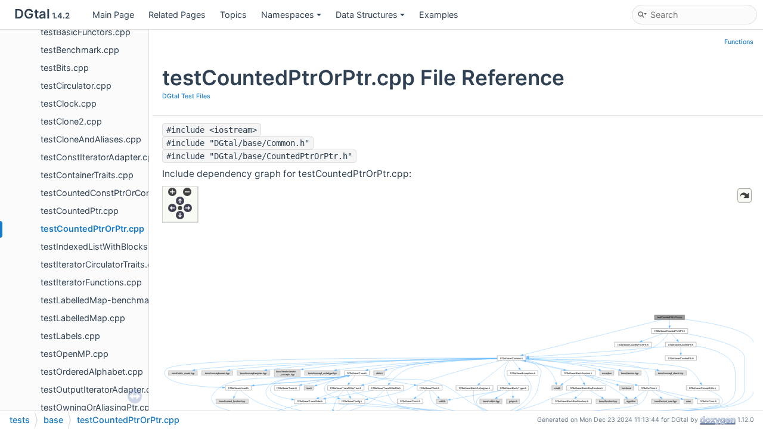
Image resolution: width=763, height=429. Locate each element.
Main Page (113, 15)
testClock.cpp (69, 103)
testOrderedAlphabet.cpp (92, 371)
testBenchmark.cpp (80, 50)
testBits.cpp (65, 68)
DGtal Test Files (186, 96)
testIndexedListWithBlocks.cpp (103, 246)
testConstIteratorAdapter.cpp (99, 157)
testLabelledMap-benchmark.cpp (108, 300)
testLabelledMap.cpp (83, 318)
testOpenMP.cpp (74, 354)
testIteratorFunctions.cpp (91, 282)
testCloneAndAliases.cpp (91, 139)
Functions (738, 42)
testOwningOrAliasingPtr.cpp (98, 407)
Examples (438, 15)
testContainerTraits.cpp (87, 175)
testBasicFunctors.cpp (86, 32)
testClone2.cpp (71, 121)
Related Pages (177, 15)
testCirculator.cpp (76, 85)
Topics (233, 15)
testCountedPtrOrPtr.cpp (92, 228)
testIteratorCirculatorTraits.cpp (102, 264)
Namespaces (287, 15)
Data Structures (367, 15)
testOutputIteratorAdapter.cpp (101, 389)
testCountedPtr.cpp (80, 211)
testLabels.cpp (70, 336)
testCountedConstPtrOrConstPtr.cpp (114, 193)
